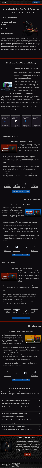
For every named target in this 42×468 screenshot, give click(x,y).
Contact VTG (28, 454)
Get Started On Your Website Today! (21, 191)
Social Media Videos (8, 29)
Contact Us (36, 2)
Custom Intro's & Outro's (9, 17)
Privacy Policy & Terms (36, 464)
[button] (21, 400)
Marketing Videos (7, 34)
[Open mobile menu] (21, 2)
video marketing (12, 38)
